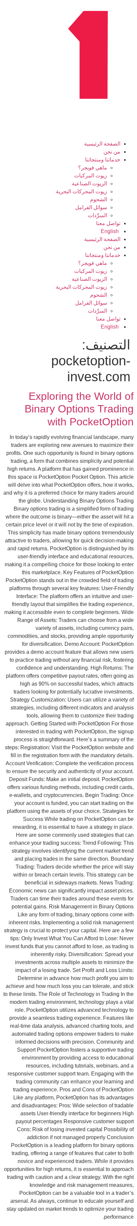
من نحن (111, 151)
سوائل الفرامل (91, 207)
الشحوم (98, 199)
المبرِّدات (97, 215)
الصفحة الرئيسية (102, 144)
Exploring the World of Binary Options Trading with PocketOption (79, 409)
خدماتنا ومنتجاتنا (102, 159)
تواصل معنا (108, 223)
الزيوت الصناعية (89, 183)
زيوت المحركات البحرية (81, 191)
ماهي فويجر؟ (92, 167)
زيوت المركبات (90, 175)
